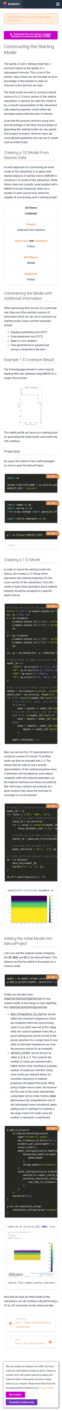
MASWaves (31, 257)
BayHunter (31, 273)
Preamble (12, 451)
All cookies (15, 1394)
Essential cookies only (21, 1402)
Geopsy (31, 224)
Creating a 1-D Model (22, 559)
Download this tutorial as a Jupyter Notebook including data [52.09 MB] (31, 35)
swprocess (21, 240)
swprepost (41, 240)
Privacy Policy (46, 1388)
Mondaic (14, 4)
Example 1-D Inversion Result (29, 359)
